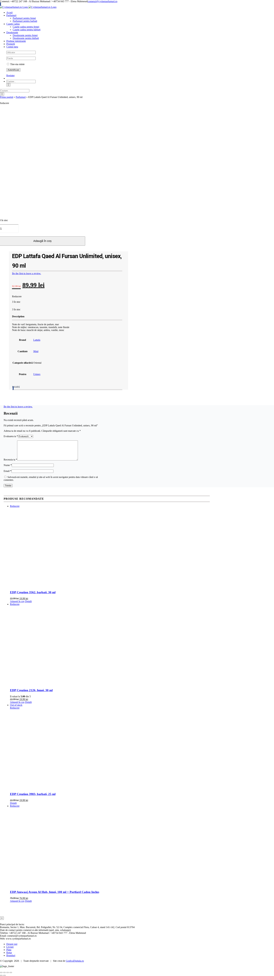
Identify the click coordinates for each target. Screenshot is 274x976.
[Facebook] (13, 388)
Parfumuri (21, 97)
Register (10, 75)
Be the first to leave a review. (26, 273)
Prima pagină (6, 97)
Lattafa (36, 340)
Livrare (10, 947)
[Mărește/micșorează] (1, 972)
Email (7, 471)
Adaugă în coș (17, 601)
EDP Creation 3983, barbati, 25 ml (32, 794)
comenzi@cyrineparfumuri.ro (102, 1)
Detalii (28, 601)
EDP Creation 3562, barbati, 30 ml (32, 592)
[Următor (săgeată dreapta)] (4, 975)
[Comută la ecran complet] (4, 972)
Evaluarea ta (11, 436)
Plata (8, 949)
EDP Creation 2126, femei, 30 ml (31, 690)
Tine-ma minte (17, 64)
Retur (9, 952)
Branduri (10, 955)
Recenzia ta (10, 459)
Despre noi (11, 944)
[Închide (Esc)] (11, 972)
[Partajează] (7, 972)
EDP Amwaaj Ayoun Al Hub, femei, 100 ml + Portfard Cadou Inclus (54, 892)
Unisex (36, 374)
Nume (8, 465)
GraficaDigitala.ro (75, 960)
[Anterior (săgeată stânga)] (1, 975)
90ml (35, 351)
